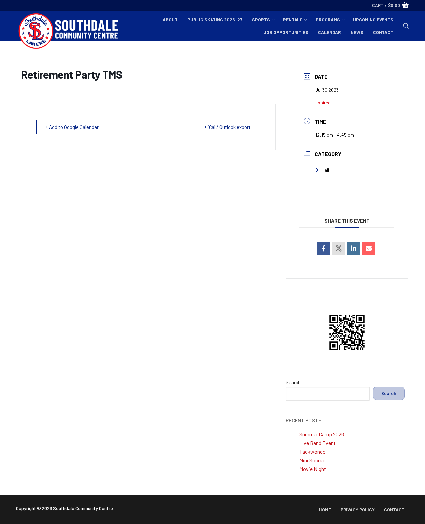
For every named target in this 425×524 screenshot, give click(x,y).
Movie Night (312, 469)
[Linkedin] (353, 248)
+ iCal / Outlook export (227, 127)
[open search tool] (406, 26)
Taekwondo (312, 451)
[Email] (368, 248)
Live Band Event (317, 443)
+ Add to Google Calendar (72, 127)
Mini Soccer (312, 460)
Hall (325, 170)
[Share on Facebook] (323, 248)
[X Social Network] (338, 248)
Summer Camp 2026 (321, 434)
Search (293, 382)
